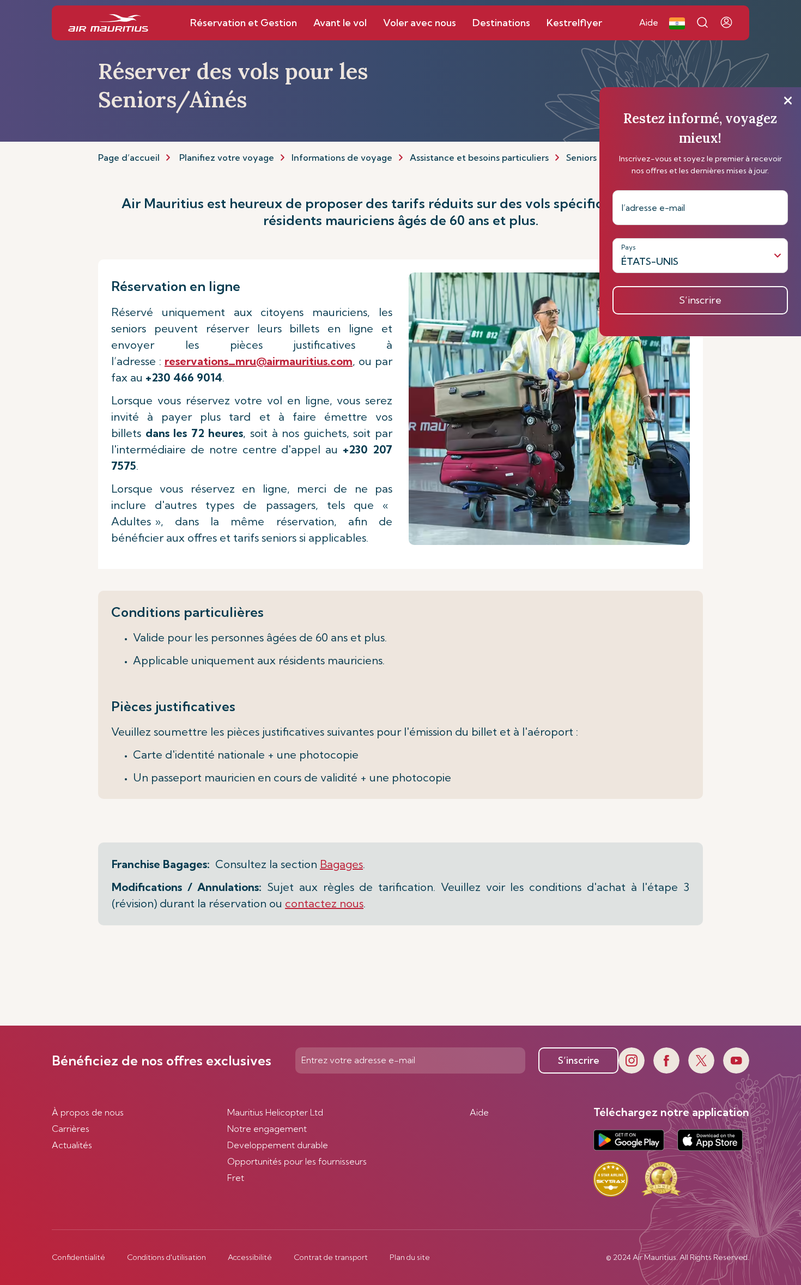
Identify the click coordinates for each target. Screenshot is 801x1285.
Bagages (341, 864)
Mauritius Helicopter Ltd (275, 1112)
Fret (235, 1177)
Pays (628, 247)
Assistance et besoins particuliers (479, 157)
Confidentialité (78, 1257)
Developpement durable (277, 1144)
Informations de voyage (342, 157)
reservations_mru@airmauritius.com (259, 361)
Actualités (72, 1144)
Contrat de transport (331, 1257)
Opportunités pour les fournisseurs (297, 1161)
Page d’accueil (129, 157)
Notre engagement (267, 1128)
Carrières (70, 1128)
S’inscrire (578, 1060)
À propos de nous (88, 1112)
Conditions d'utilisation (166, 1257)
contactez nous (324, 903)
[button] (677, 23)
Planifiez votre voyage (226, 157)
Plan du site (410, 1257)
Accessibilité (250, 1257)
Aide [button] (648, 22)
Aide (479, 1112)
